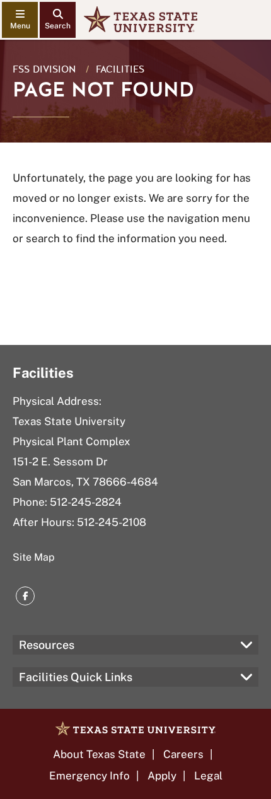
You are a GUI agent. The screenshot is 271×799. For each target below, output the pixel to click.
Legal (208, 775)
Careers (183, 754)
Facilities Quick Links (75, 677)
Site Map (34, 557)
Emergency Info (89, 775)
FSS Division (44, 69)
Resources (46, 644)
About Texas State (99, 754)
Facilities (120, 69)
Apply (161, 775)
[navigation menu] (20, 20)
